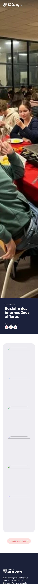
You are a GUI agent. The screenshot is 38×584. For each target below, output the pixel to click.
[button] (7, 327)
